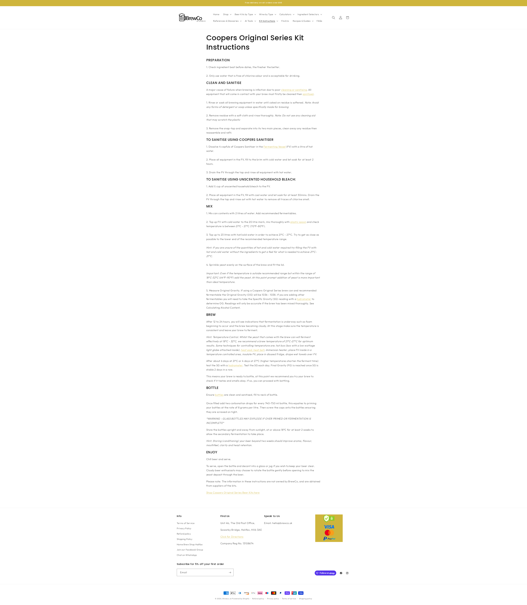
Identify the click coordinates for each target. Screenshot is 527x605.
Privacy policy (273, 598)
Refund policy (184, 533)
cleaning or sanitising (294, 89)
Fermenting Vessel (275, 146)
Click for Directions (231, 536)
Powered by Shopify (240, 598)
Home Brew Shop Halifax (190, 544)
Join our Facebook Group (190, 549)
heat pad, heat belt (252, 350)
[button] (227, 14)
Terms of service (289, 598)
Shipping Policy (184, 539)
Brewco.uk (227, 598)
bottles (219, 394)
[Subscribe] (229, 572)
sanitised (308, 94)
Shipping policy (305, 598)
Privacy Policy (184, 528)
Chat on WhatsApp (187, 555)
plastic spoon (298, 222)
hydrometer (304, 299)
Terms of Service (186, 523)
